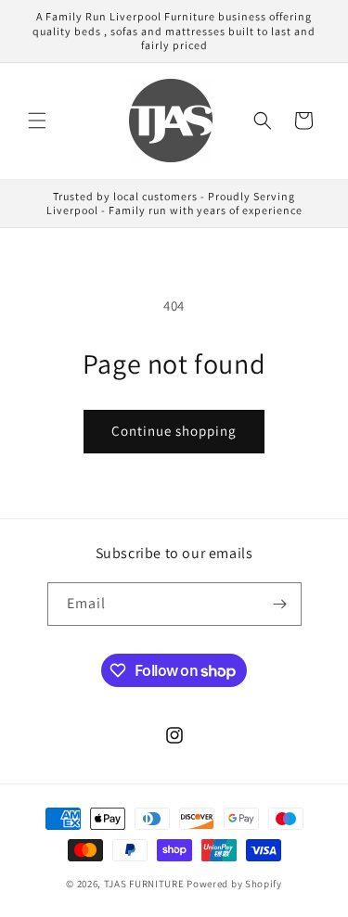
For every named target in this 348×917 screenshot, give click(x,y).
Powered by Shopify (234, 883)
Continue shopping (174, 430)
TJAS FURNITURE (145, 883)
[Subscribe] (280, 604)
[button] (37, 120)
